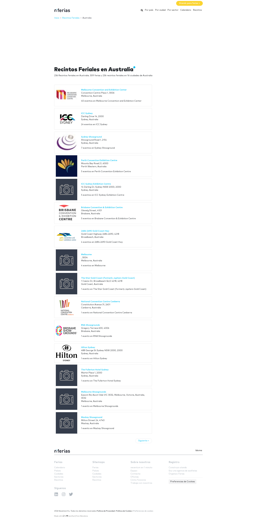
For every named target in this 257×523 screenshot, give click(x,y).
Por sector (172, 10)
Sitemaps (98, 462)
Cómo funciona (138, 480)
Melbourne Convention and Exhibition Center (104, 90)
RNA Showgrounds (90, 325)
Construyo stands (178, 468)
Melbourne (86, 255)
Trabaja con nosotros (141, 483)
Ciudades (58, 474)
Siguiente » (143, 441)
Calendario (185, 10)
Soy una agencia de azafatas (183, 471)
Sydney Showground (91, 137)
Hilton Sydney (88, 347)
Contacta (135, 474)
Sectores (58, 477)
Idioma (198, 450)
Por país (149, 10)
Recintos (197, 10)
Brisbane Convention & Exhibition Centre (102, 208)
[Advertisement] (128, 41)
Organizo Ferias (176, 474)
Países (57, 471)
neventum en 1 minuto (141, 468)
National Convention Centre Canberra (100, 302)
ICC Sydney (87, 113)
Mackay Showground (91, 417)
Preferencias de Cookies (182, 482)
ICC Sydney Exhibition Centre (96, 184)
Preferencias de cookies (143, 511)
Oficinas (135, 477)
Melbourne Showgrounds (93, 392)
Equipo (134, 471)
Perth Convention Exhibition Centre (99, 160)
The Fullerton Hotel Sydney (95, 370)
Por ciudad (160, 10)
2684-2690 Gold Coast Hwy (95, 231)
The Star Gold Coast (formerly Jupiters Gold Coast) (108, 278)
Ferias (58, 462)
